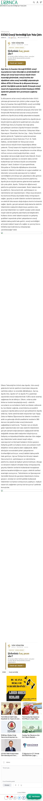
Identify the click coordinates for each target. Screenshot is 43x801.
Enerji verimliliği (13, 672)
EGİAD (4, 672)
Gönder (7, 785)
